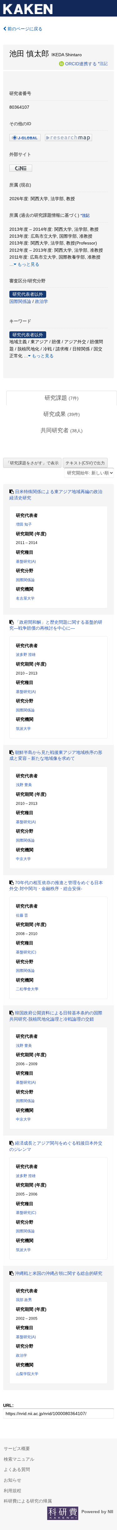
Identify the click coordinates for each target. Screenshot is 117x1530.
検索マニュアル (19, 1459)
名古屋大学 (25, 598)
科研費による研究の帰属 (28, 1500)
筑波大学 (23, 728)
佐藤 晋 (22, 915)
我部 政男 (24, 1300)
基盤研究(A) (26, 561)
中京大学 (23, 859)
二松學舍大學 (27, 989)
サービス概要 (17, 1448)
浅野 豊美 (24, 785)
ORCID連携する (81, 63)
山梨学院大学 (27, 1374)
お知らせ (12, 1480)
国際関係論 (20, 301)
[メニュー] (109, 7)
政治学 (41, 301)
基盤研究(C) (26, 952)
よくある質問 (17, 1469)
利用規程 (12, 1490)
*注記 (103, 63)
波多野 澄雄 (26, 654)
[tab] (61, 398)
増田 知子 (24, 524)
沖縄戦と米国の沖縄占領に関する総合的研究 (58, 1273)
